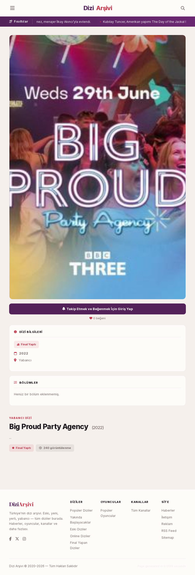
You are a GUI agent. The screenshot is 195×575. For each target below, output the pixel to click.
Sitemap (167, 537)
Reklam (167, 524)
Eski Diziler (78, 529)
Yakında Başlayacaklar (80, 520)
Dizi (98, 8)
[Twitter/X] (17, 539)
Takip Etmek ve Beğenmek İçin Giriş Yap (100, 309)
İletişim (166, 517)
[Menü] (12, 8)
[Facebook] (10, 539)
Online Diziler (80, 536)
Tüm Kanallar (141, 510)
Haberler (168, 510)
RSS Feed (168, 531)
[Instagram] (24, 539)
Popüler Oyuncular (108, 513)
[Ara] (183, 8)
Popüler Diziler (81, 510)
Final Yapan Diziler (78, 545)
